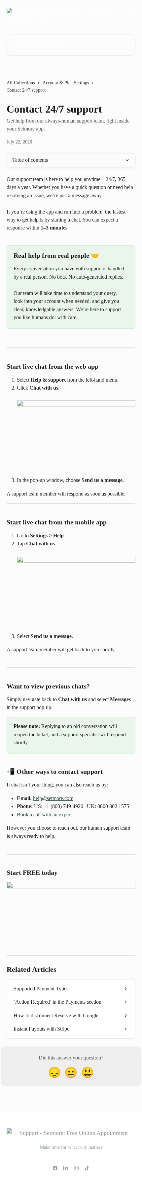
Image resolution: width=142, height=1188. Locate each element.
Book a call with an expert (44, 814)
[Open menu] (129, 13)
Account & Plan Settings (66, 82)
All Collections (21, 82)
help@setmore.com (53, 798)
